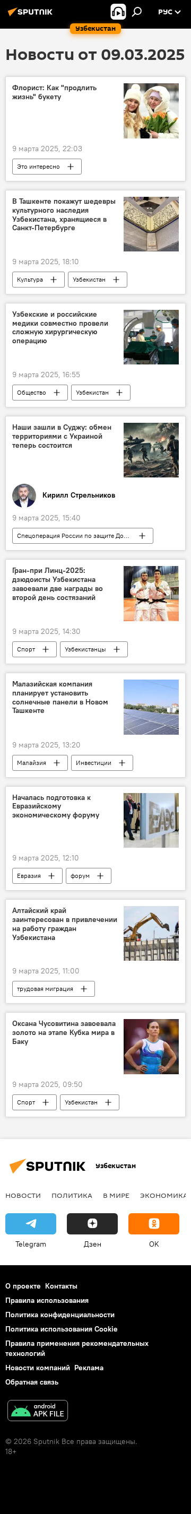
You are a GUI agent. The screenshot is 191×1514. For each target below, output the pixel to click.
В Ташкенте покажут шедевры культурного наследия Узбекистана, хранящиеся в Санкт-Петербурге (64, 214)
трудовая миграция (45, 989)
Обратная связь (31, 1382)
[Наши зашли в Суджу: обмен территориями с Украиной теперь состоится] (151, 450)
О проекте (23, 1286)
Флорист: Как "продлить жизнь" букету (54, 92)
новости (23, 1195)
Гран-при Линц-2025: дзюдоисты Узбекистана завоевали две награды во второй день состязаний (57, 584)
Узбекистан (89, 279)
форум (80, 876)
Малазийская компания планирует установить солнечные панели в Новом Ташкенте (60, 697)
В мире (116, 1195)
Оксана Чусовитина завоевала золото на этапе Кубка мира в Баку (64, 1032)
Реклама (88, 1367)
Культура (30, 279)
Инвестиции (93, 763)
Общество (31, 392)
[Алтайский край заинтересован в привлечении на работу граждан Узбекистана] (151, 933)
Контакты (61, 1286)
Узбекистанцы (85, 649)
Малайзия (31, 763)
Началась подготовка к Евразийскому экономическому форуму (55, 806)
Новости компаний (37, 1367)
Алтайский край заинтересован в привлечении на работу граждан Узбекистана (64, 924)
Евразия (29, 876)
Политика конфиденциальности (60, 1314)
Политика (71, 1195)
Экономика (164, 1195)
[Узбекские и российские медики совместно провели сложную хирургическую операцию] (151, 337)
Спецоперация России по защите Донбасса (80, 536)
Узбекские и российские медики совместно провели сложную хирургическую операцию (60, 327)
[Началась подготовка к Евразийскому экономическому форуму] (151, 820)
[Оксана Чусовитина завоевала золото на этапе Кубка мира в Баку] (151, 1046)
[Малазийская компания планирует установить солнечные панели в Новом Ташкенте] (151, 707)
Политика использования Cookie (61, 1329)
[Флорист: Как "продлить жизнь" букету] (151, 110)
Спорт (26, 649)
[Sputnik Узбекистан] (31, 16)
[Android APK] (38, 1412)
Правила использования (47, 1300)
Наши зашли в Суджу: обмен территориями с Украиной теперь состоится (61, 436)
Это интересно (38, 166)
